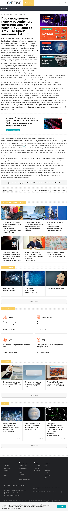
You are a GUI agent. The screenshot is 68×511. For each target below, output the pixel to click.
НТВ (23, 145)
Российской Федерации (27, 107)
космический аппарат (37, 166)
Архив (5, 475)
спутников (54, 150)
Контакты (37, 473)
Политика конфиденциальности (16, 490)
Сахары (3, 77)
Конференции (23, 466)
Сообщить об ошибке (12, 493)
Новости (6, 466)
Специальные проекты (23, 469)
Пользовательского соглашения (11, 508)
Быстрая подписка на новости (15, 486)
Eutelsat (44, 75)
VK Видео (47, 470)
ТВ (19, 477)
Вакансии (37, 470)
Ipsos (39, 88)
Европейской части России (33, 170)
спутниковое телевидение (47, 105)
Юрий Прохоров (43, 159)
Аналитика (7, 468)
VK (45, 468)
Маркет (21, 472)
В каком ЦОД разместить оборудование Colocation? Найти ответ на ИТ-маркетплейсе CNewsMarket (33, 183)
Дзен (45, 478)
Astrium (20, 48)
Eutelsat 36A (30, 55)
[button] (59, 3)
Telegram (47, 475)
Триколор (61, 143)
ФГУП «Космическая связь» (27, 159)
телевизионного (20, 91)
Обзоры (6, 473)
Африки (57, 75)
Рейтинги (6, 470)
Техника (21, 474)
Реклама (36, 468)
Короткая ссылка (59, 190)
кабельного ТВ (6, 105)
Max (45, 466)
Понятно (61, 507)
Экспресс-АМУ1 (51, 166)
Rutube (46, 473)
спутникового (22, 93)
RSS (7, 488)
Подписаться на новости (41, 190)
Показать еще (34, 301)
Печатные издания (24, 479)
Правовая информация (13, 495)
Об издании (37, 466)
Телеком (28, 3)
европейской (5, 107)
